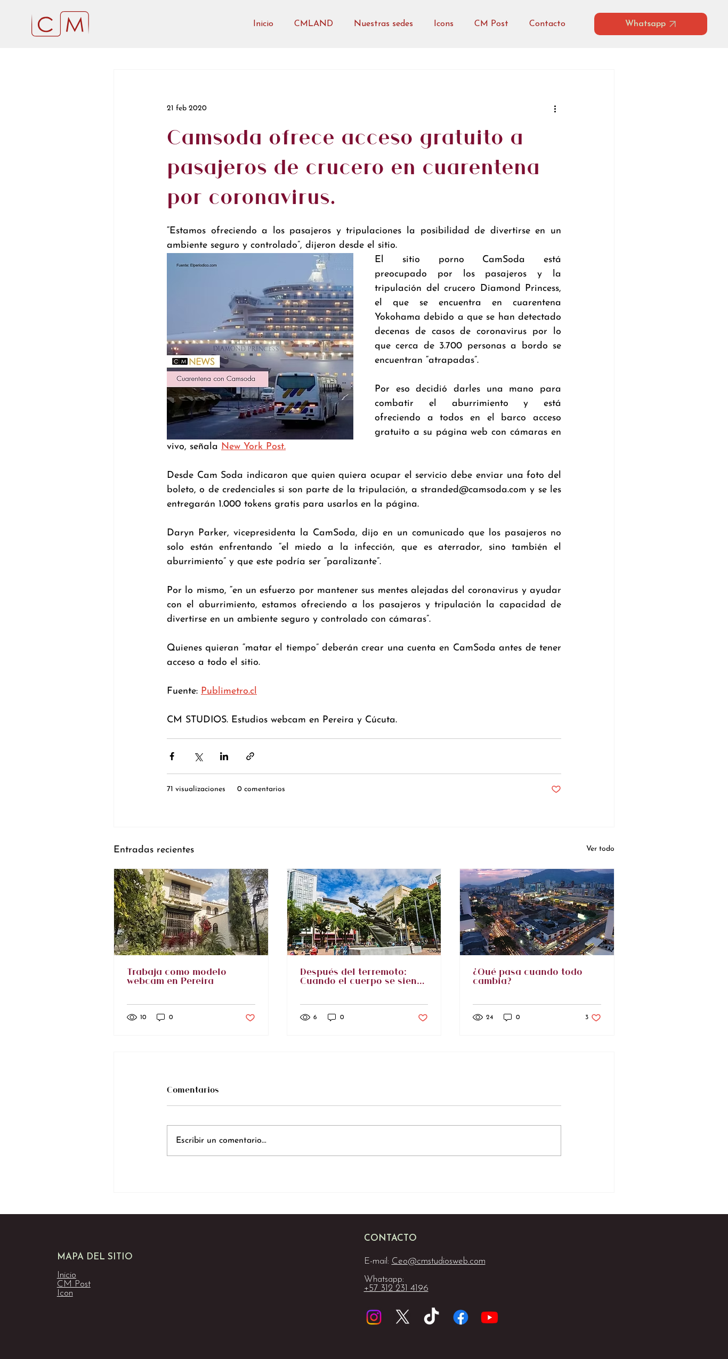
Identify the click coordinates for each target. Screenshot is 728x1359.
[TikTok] (431, 1317)
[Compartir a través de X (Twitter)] (198, 756)
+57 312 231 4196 (396, 1288)
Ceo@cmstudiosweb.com (439, 1261)
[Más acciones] (554, 108)
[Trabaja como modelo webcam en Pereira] (191, 912)
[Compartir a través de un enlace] (250, 756)
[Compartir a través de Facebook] (172, 756)
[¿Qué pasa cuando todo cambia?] (537, 912)
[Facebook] (461, 1317)
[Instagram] (374, 1317)
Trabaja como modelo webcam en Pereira (177, 977)
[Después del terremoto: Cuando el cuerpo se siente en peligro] (364, 912)
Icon (65, 1293)
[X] (402, 1317)
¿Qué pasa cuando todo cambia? (528, 977)
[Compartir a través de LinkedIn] (224, 756)
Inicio (66, 1275)
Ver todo (600, 849)
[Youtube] (489, 1317)
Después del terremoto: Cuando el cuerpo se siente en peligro (363, 977)
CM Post (74, 1284)
